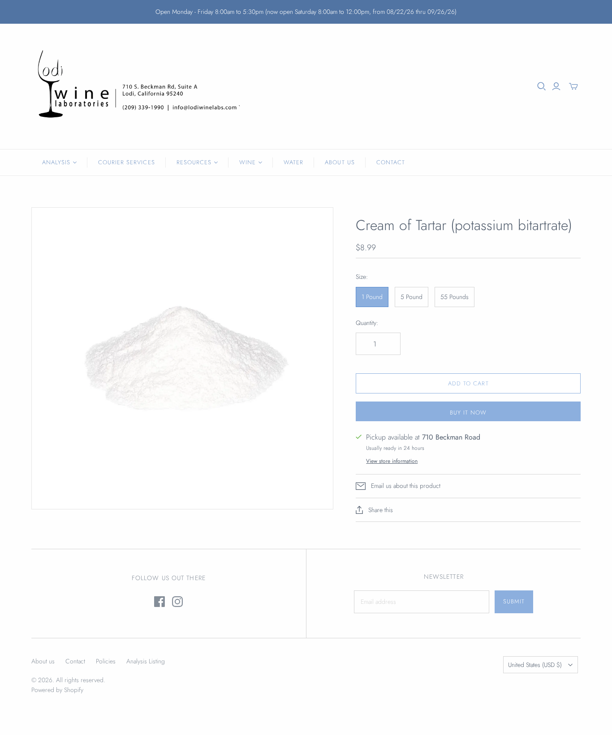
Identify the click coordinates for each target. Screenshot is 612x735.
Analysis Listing (145, 661)
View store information (392, 461)
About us (43, 661)
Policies (106, 661)
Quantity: (367, 323)
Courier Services (126, 162)
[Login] (556, 86)
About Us (339, 162)
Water (293, 162)
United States (535, 664)
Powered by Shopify (57, 689)
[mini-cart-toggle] (573, 86)
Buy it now (468, 412)
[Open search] (541, 86)
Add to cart (468, 383)
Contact (390, 162)
